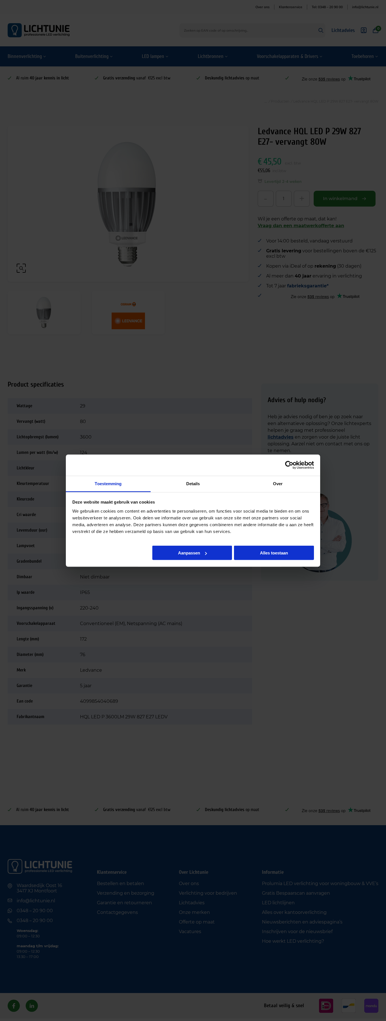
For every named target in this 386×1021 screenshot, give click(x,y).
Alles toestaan (274, 552)
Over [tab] (278, 483)
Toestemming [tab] (108, 483)
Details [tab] (193, 483)
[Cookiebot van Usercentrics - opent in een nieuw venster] (289, 465)
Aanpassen (189, 552)
